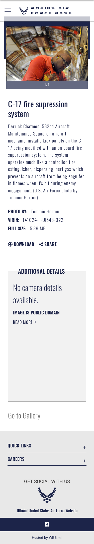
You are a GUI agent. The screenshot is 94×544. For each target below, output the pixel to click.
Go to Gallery (24, 415)
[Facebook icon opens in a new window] (47, 524)
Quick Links (19, 445)
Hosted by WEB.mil (47, 538)
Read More (23, 322)
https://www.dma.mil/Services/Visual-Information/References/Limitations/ (43, 392)
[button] (8, 10)
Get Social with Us (47, 481)
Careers (16, 458)
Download (23, 244)
